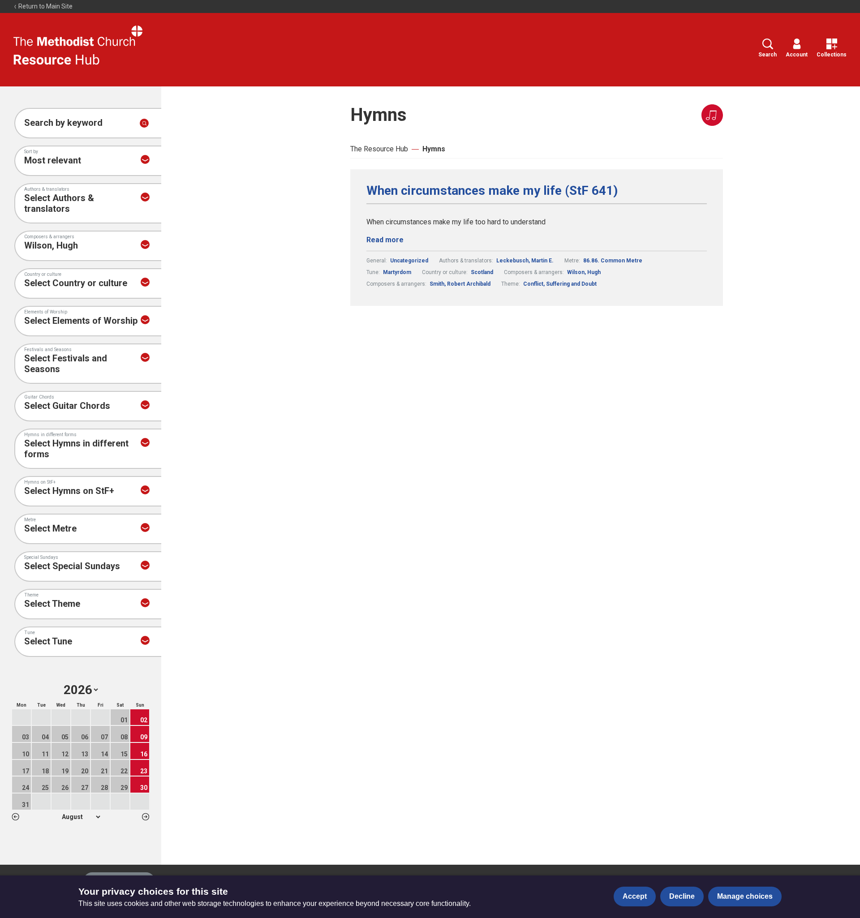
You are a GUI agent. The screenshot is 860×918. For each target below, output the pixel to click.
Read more (385, 240)
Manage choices (745, 896)
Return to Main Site (45, 6)
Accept (635, 896)
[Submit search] (144, 123)
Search (767, 54)
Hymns (433, 149)
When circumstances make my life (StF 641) (492, 191)
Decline (682, 896)
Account (797, 54)
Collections (832, 54)
